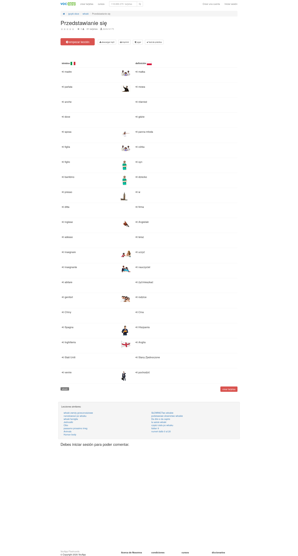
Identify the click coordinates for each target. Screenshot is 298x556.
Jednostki (68, 422)
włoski (65, 388)
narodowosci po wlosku (75, 415)
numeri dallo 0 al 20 (161, 431)
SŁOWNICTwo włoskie (162, 412)
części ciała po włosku (162, 425)
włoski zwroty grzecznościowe (78, 412)
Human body (70, 434)
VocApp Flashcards (70, 551)
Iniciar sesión (231, 3)
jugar (138, 42)
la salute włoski (158, 422)
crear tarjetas (86, 3)
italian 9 (155, 428)
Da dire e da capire (160, 418)
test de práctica (155, 42)
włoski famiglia (71, 418)
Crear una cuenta (211, 3)
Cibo (66, 425)
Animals (67, 431)
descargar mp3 (107, 42)
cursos (101, 3)
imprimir (125, 42)
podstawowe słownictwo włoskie (167, 415)
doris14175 (108, 28)
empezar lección (78, 42)
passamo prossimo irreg (75, 428)
